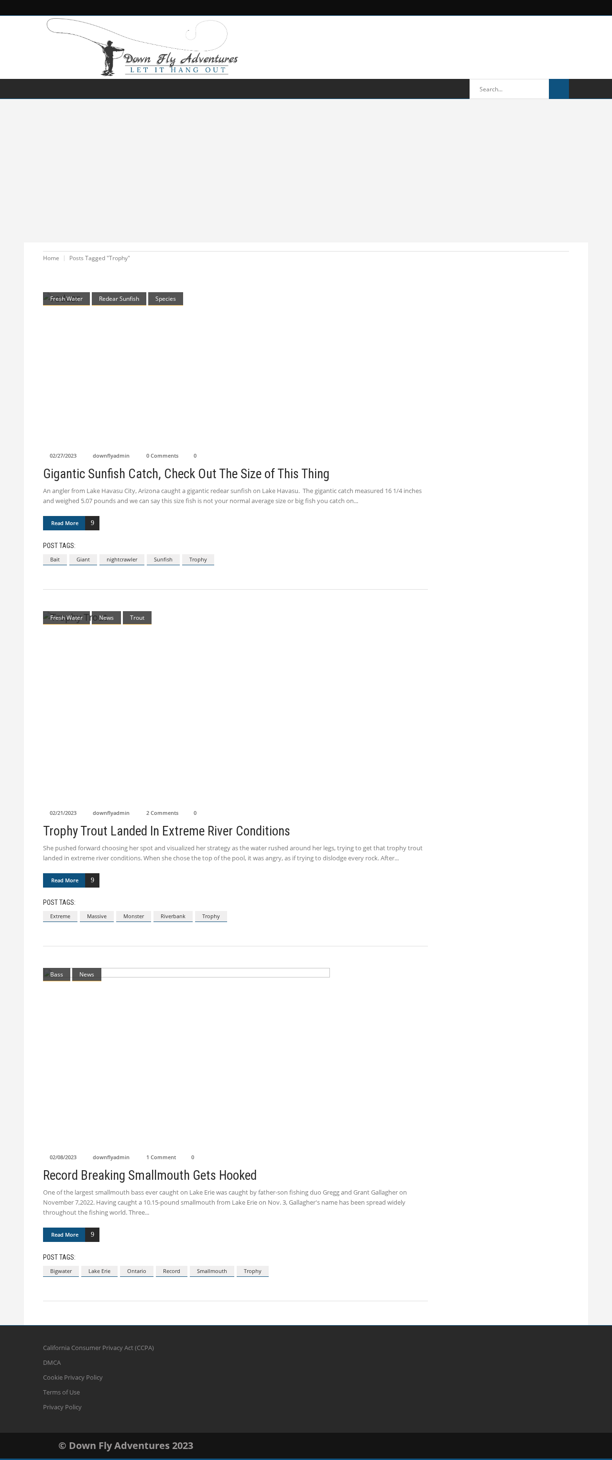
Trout (137, 618)
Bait (55, 559)
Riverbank (173, 916)
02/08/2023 (63, 1157)
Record (171, 1270)
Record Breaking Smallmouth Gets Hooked (150, 1175)
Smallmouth (212, 1270)
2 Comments (162, 812)
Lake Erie (99, 1270)
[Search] (559, 89)
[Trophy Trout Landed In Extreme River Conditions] (235, 707)
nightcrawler (122, 559)
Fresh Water (66, 299)
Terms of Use (61, 1392)
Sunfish (163, 559)
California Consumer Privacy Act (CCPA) (98, 1347)
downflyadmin (111, 455)
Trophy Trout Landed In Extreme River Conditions (166, 831)
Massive (97, 916)
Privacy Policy (62, 1407)
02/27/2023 (63, 455)
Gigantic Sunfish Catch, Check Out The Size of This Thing (186, 474)
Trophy (198, 559)
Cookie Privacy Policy (73, 1377)
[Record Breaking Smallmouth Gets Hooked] (235, 1058)
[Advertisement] (306, 171)
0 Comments (162, 455)
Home (51, 258)
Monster (133, 916)
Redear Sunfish (119, 299)
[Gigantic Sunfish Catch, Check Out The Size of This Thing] (235, 369)
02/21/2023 (63, 812)
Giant (83, 559)
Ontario (136, 1270)
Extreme (60, 916)
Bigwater (61, 1270)
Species (165, 299)
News (106, 618)
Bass (56, 974)
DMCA (52, 1362)
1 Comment (161, 1157)
